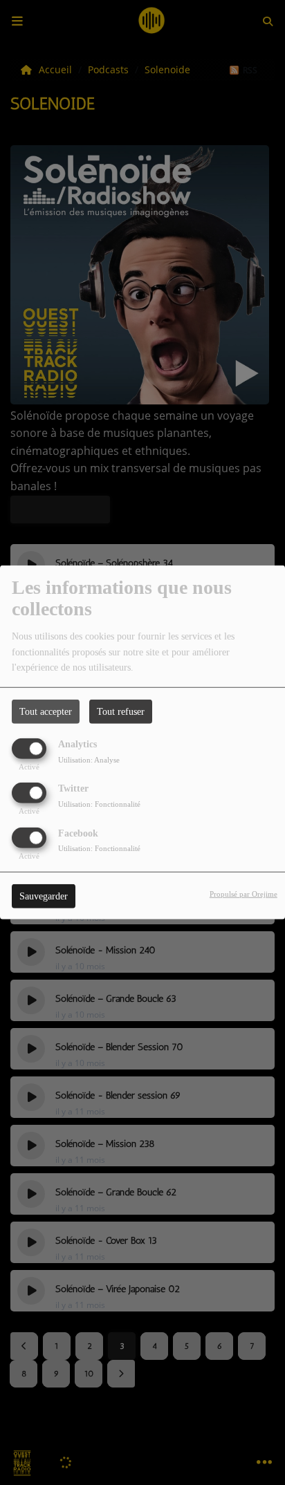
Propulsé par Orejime (243, 893)
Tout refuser (121, 712)
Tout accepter (45, 712)
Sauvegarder (43, 895)
